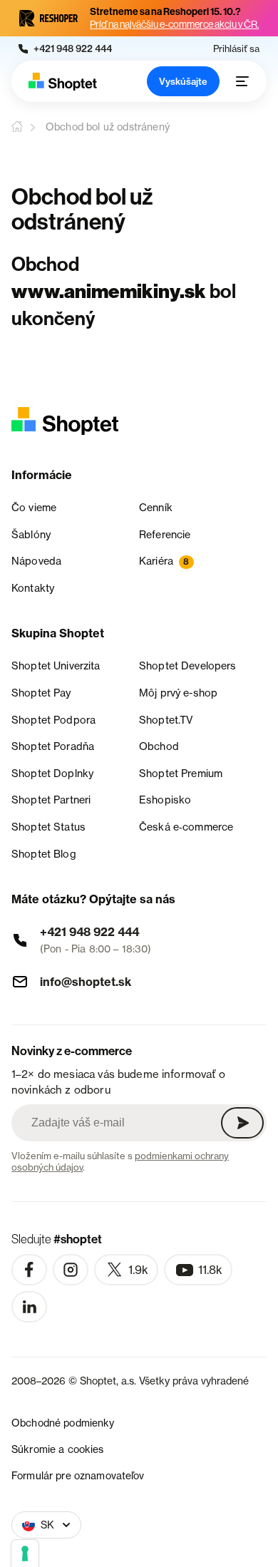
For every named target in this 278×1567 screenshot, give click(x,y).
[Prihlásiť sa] (242, 1123)
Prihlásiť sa (236, 48)
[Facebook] (29, 1269)
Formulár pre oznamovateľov (78, 1475)
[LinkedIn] (29, 1306)
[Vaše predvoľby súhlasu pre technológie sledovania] (24, 1553)
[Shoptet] (63, 82)
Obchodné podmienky (63, 1423)
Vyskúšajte (183, 81)
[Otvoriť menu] (242, 81)
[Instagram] (70, 1269)
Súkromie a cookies (57, 1449)
